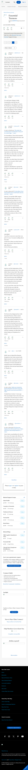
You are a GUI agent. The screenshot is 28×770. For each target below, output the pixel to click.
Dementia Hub (6, 541)
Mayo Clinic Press (5, 707)
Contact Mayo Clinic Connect (7, 691)
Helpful (8, 29)
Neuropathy (6, 517)
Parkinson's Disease (8, 512)
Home (3, 6)
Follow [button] (22, 500)
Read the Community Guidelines (11, 584)
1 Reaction (6, 221)
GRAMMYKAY (17, 20)
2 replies (6, 345)
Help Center (4, 688)
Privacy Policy (11, 759)
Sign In (24, 2)
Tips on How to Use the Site (14, 621)
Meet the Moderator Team (7, 677)
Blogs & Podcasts (22, 6)
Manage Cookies (18, 759)
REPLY (5, 90)
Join (19, 2)
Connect (7, 2)
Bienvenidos (14, 655)
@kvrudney (16, 383)
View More (14, 480)
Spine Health (6, 500)
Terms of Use (4, 759)
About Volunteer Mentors (7, 680)
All (24, 497)
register (16, 485)
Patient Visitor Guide (6, 709)
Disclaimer (4, 685)
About (3, 672)
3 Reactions (6, 301)
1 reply (5, 181)
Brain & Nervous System (8, 12)
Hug (11, 29)
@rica (13, 350)
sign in (11, 485)
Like (4, 29)
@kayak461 (16, 309)
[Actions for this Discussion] (24, 28)
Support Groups (11, 6)
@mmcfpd (16, 187)
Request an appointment (14, 565)
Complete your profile (14, 634)
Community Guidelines (6, 683)
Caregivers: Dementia (8, 506)
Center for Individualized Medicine (8, 704)
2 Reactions (6, 87)
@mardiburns (17, 423)
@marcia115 (16, 126)
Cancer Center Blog (5, 701)
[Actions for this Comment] (23, 84)
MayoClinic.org (5, 750)
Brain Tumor (6, 523)
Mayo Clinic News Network (7, 719)
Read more (14, 612)
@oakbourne (17, 52)
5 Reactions (6, 177)
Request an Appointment (14, 727)
